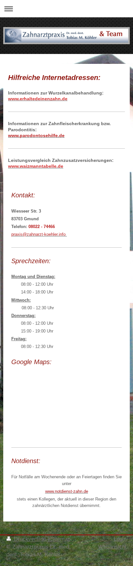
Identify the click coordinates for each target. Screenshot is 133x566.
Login (120, 539)
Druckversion (30, 539)
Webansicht (112, 547)
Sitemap (60, 539)
